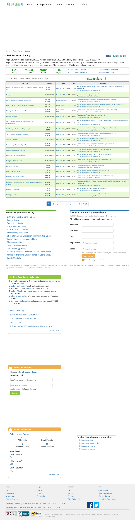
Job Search (103, 490)
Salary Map (16, 290)
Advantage (10, 496)
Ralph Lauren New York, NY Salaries (88, 90)
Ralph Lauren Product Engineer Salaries (90, 115)
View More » (54, 474)
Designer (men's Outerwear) (15, 155)
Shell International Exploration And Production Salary (29, 235)
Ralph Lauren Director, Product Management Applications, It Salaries (99, 104)
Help (82, 514)
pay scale (30, 288)
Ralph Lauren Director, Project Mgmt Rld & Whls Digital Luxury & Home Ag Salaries (100, 87)
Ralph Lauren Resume (77, 72)
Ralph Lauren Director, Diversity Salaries (90, 165)
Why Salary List (74, 499)
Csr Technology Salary (16, 248)
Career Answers (105, 496)
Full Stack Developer (13, 189)
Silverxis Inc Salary (15, 223)
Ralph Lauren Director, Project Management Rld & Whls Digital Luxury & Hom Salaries (101, 182)
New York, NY (60, 88)
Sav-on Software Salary (17, 245)
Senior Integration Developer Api (16, 145)
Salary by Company (14, 503)
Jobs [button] (58, 4)
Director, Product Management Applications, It (20, 105)
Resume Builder (105, 493)
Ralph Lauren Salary (21, 51)
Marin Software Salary (16, 242)
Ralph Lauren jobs (86, 440)
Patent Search (12, 499)
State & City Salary (19, 295)
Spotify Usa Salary (14, 258)
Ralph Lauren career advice (89, 443)
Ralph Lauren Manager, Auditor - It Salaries (91, 194)
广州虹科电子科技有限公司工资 (23, 318)
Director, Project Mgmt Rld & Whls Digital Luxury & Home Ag (24, 88)
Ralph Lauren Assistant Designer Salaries (90, 138)
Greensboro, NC (61, 110)
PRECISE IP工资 (17, 310)
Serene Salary (13, 220)
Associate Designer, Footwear (16, 150)
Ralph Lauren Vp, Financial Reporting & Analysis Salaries (95, 133)
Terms (39, 490)
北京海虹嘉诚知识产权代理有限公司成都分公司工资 (31, 326)
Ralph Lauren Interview (108, 69)
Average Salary (90, 514)
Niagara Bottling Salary (16, 226)
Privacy (40, 493)
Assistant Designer (12, 139)
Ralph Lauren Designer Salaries (87, 94)
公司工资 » (54, 330)
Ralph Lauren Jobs (107, 72)
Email (72, 248)
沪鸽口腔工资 (15, 322)
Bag (11, 457)
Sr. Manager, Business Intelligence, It (18, 129)
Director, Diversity (12, 166)
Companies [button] (43, 4)
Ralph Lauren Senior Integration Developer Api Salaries (94, 144)
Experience (75, 242)
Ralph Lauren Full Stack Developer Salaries (91, 188)
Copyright (41, 496)
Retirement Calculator (102, 514)
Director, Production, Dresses (15, 177)
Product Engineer (11, 116)
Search (15, 393)
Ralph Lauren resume (87, 449)
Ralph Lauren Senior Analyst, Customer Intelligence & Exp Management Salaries (102, 120)
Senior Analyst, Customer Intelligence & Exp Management (20, 122)
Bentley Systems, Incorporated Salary (22, 239)
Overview (10, 493)
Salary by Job (11, 507)
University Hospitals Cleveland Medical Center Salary (29, 251)
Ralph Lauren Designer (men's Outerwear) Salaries (93, 154)
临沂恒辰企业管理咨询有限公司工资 (24, 314)
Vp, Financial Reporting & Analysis (17, 134)
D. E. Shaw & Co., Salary (17, 229)
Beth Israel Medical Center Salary (21, 216)
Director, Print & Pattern (13, 171)
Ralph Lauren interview (87, 446)
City (72, 236)
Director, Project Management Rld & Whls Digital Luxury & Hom (24, 183)
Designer (9, 95)
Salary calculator (18, 285)
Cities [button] (69, 4)
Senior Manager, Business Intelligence (18, 100)
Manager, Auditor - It (12, 195)
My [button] (83, 4)
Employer (74, 224)
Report (70, 493)
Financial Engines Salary (17, 232)
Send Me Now (88, 256)
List (7, 490)
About (68, 514)
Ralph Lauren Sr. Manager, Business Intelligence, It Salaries (96, 128)
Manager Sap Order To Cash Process (18, 111)
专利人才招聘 (114, 514)
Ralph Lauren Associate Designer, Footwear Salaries (94, 149)
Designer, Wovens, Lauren (14, 161)
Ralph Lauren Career (77, 69)
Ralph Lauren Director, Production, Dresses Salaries (94, 176)
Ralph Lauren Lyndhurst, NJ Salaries (88, 101)
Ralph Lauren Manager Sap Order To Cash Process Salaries (96, 110)
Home (31, 4)
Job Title (74, 230)
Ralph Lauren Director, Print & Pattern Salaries (92, 170)
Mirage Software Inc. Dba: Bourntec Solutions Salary (29, 254)
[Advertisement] (67, 28)
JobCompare (15, 389)
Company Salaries (19, 300)
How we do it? (111, 216)
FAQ (69, 490)
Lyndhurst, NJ (60, 100)
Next (85, 203)
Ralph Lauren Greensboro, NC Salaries (89, 112)
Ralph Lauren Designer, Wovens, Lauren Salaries (93, 160)
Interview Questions (107, 499)
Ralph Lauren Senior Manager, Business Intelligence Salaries (96, 99)
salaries (52, 280)
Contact (71, 496)
